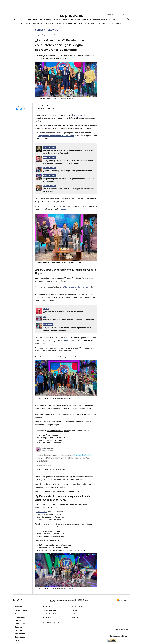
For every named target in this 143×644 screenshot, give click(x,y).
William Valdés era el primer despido (76, 287)
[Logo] (71, 16)
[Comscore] (123, 600)
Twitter (74, 614)
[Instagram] (21, 600)
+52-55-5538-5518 (49, 610)
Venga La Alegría (41, 35)
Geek (114, 19)
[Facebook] (17, 109)
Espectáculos (106, 19)
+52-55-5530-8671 (49, 614)
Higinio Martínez (69, 23)
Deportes (77, 19)
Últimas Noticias (32, 19)
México (42, 19)
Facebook (75, 610)
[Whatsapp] (25, 109)
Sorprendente (95, 19)
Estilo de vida (68, 19)
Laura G (53, 35)
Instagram (75, 617)
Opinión (59, 19)
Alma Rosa (92, 23)
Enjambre (82, 23)
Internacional (50, 19)
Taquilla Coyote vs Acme (50, 23)
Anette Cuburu (41, 512)
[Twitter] (21, 109)
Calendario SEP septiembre (110, 23)
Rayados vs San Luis (30, 23)
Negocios (85, 19)
